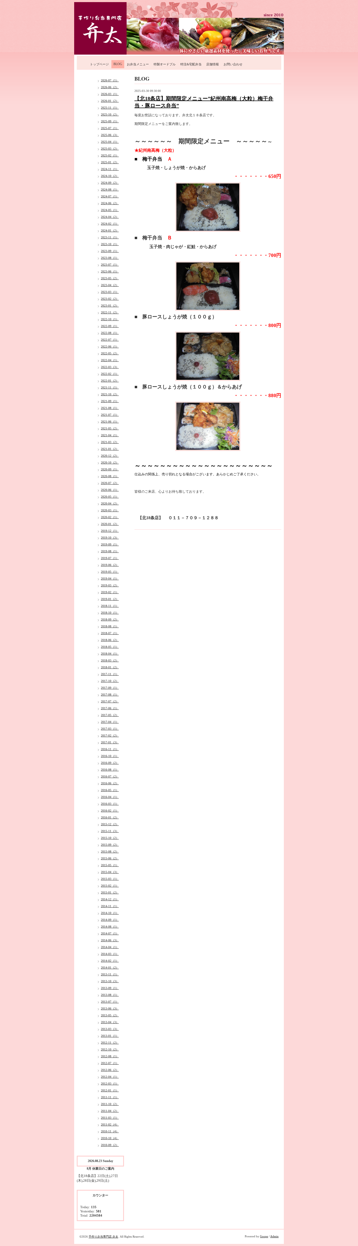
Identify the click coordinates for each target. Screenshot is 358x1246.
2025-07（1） (110, 128)
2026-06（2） (110, 87)
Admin (274, 1236)
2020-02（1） (110, 517)
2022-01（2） (110, 380)
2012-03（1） (110, 1083)
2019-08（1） (110, 551)
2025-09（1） (110, 121)
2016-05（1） (110, 790)
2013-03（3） (110, 1029)
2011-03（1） (110, 1117)
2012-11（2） (110, 1042)
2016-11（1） (110, 749)
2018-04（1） (110, 653)
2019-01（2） (110, 599)
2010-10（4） (110, 1138)
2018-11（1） (110, 605)
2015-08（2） (110, 851)
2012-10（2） (110, 1049)
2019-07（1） (110, 558)
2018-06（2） (110, 640)
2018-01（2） (110, 667)
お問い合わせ (233, 64)
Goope (264, 1236)
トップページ (99, 64)
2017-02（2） (110, 735)
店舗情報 (212, 64)
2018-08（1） (110, 626)
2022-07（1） (110, 339)
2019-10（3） (110, 537)
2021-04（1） (110, 435)
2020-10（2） (110, 462)
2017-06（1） (110, 708)
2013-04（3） (110, 1022)
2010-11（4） (110, 1131)
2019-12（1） (110, 530)
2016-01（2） (110, 817)
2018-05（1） (110, 646)
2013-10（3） (110, 981)
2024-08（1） (110, 189)
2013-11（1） (110, 974)
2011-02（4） (110, 1124)
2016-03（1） (110, 803)
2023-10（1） (110, 244)
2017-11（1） (110, 674)
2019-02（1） (110, 592)
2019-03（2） (110, 585)
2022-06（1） (110, 346)
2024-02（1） (110, 223)
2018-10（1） (110, 612)
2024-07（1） (110, 196)
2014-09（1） (110, 919)
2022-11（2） (110, 312)
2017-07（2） (110, 701)
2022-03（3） (110, 367)
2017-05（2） (110, 715)
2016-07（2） (110, 776)
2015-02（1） (110, 885)
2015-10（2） (110, 837)
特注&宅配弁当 (191, 64)
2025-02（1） (110, 155)
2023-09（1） (110, 251)
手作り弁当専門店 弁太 (103, 1236)
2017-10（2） (110, 680)
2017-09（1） (110, 687)
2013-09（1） (110, 988)
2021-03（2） (110, 442)
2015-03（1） (110, 878)
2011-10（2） (110, 1104)
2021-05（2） (110, 428)
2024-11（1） (110, 169)
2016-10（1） (110, 756)
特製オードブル (165, 64)
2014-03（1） (110, 953)
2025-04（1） (110, 141)
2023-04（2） (110, 285)
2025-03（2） (110, 148)
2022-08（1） (110, 332)
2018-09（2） (110, 619)
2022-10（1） (110, 319)
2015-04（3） (110, 872)
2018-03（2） (110, 660)
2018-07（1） (110, 633)
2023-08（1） (110, 257)
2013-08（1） (110, 994)
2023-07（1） (110, 264)
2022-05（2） (110, 353)
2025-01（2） (110, 162)
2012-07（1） (110, 1063)
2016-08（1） (110, 769)
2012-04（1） (110, 1076)
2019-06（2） (110, 564)
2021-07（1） (110, 414)
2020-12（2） (110, 455)
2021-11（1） (110, 387)
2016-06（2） (110, 783)
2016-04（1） (110, 796)
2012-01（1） (110, 1090)
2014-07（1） (110, 933)
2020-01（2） (110, 523)
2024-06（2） (110, 203)
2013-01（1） (110, 1035)
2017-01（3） (110, 742)
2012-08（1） (110, 1056)
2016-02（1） (110, 810)
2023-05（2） (110, 278)
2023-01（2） (110, 305)
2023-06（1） (110, 271)
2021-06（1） (110, 421)
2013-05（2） (110, 1015)
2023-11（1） (110, 237)
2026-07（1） (110, 80)
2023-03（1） (110, 291)
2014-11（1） (110, 906)
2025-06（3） (110, 134)
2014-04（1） (110, 947)
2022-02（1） (110, 373)
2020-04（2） (110, 503)
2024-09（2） (110, 182)
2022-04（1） (110, 360)
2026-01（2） (110, 100)
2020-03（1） (110, 510)
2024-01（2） (110, 230)
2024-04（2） (110, 216)
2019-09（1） (110, 544)
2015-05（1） (110, 865)
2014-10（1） (110, 912)
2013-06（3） (110, 1008)
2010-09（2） (110, 1145)
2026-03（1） (110, 94)
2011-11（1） (110, 1097)
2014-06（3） (110, 940)
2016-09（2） (110, 762)
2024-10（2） (110, 175)
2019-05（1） (110, 571)
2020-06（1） (110, 489)
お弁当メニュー (138, 64)
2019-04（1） (110, 578)
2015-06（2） (110, 858)
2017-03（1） (110, 728)
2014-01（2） (110, 967)
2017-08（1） (110, 694)
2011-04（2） (110, 1110)
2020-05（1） (110, 496)
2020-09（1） (110, 469)
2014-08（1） (110, 926)
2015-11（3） (110, 831)
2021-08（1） (110, 407)
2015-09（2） (110, 844)
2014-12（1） (110, 899)
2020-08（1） (110, 476)
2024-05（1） (110, 210)
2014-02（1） (110, 960)
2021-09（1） (110, 401)
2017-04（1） (110, 721)
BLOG (117, 64)
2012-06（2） (110, 1069)
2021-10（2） (110, 394)
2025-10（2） (110, 114)
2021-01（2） (110, 448)
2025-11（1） (110, 107)
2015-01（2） (110, 892)
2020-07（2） (110, 483)
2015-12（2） (110, 824)
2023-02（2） (110, 298)
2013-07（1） (110, 1001)
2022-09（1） (110, 326)
